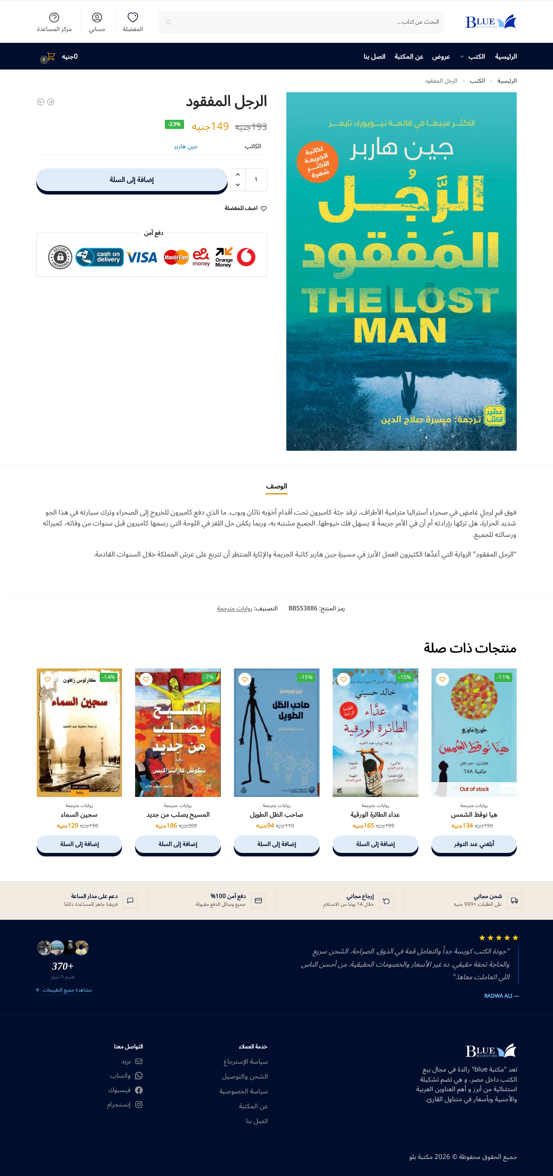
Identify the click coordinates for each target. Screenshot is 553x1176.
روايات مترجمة (234, 608)
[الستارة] (50, 101)
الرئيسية (507, 80)
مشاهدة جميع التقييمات (67, 990)
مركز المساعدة (54, 28)
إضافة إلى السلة (132, 179)
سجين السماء (79, 815)
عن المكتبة (253, 1106)
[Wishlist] (442, 679)
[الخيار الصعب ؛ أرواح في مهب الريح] (40, 101)
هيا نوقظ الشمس (474, 815)
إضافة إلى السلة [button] (375, 844)
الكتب (477, 80)
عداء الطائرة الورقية (375, 815)
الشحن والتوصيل (245, 1077)
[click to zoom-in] (401, 271)
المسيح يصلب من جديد (178, 815)
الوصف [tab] (276, 486)
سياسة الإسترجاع (246, 1062)
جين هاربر (186, 146)
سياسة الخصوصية (243, 1091)
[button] (57, 56)
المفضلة (133, 28)
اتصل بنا (257, 1121)
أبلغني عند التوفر (474, 844)
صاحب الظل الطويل (276, 815)
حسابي (97, 28)
